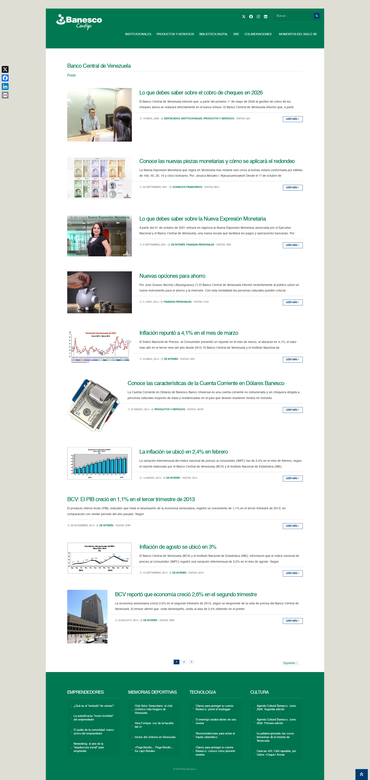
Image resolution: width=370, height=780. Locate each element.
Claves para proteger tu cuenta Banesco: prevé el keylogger (214, 708)
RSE (236, 34)
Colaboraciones (258, 34)
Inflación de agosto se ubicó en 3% (177, 547)
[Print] (5, 95)
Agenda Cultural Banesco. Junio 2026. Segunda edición (276, 708)
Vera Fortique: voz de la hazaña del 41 (154, 725)
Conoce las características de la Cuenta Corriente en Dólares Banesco (206, 383)
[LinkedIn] (265, 16)
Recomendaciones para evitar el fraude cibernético (215, 735)
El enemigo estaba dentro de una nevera (216, 721)
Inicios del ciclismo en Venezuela (155, 737)
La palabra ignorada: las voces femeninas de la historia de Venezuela (275, 737)
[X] (243, 16)
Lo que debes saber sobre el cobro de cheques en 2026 (201, 93)
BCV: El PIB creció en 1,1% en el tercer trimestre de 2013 (131, 499)
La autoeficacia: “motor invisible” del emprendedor (93, 718)
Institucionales (138, 34)
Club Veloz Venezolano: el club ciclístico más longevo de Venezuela (153, 710)
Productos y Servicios (175, 34)
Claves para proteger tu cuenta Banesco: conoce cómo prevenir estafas (215, 751)
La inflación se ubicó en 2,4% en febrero (183, 452)
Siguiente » (290, 663)
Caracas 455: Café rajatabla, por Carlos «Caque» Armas (276, 753)
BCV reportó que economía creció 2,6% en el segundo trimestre (186, 595)
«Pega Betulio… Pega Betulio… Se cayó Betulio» (154, 749)
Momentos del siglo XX (298, 34)
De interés (178, 245)
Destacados (172, 119)
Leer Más (292, 119)
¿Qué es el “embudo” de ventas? (94, 706)
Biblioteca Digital (213, 34)
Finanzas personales (200, 245)
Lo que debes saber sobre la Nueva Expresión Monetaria (202, 219)
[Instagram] (258, 16)
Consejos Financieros (187, 187)
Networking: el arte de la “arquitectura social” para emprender (89, 748)
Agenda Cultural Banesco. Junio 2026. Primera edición (276, 721)
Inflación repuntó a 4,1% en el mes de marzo (188, 333)
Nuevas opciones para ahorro (172, 276)
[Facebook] (250, 16)
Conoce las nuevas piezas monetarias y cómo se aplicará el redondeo (217, 161)
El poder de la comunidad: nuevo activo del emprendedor (94, 732)
